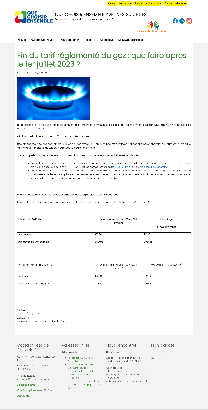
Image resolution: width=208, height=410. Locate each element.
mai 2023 (41, 128)
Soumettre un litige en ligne (148, 3)
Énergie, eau (33, 313)
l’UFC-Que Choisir (121, 167)
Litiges (89, 39)
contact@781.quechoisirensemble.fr (36, 379)
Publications (106, 39)
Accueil (22, 39)
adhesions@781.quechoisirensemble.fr (127, 381)
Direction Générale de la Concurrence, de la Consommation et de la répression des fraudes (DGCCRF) (81, 371)
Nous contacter (70, 39)
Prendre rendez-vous (175, 3)
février (24, 128)
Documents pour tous (130, 39)
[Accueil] (34, 17)
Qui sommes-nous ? (42, 39)
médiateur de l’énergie (153, 167)
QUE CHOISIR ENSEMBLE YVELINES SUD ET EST (102, 14)
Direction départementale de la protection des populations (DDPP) (84, 384)
